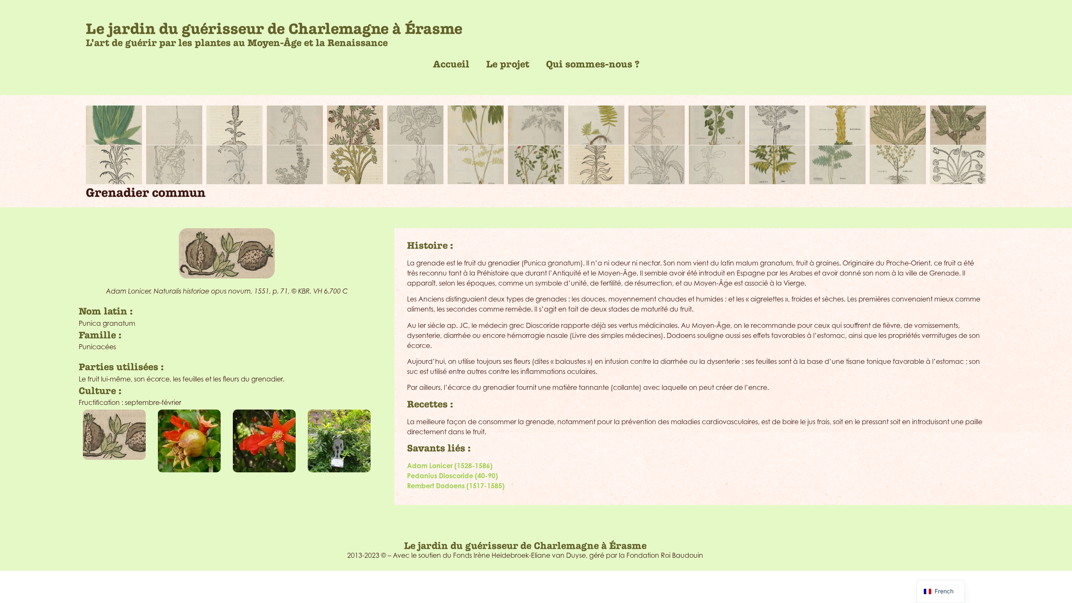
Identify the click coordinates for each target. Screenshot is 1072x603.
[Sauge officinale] (596, 165)
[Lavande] (114, 165)
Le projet (507, 64)
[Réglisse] (476, 165)
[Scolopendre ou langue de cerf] (657, 165)
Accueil (451, 64)
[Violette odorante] (958, 165)
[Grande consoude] (657, 125)
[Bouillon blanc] (234, 125)
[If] (777, 125)
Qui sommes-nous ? (592, 64)
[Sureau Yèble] (777, 165)
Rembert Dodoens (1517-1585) (456, 486)
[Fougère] (596, 125)
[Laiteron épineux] (898, 125)
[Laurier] (958, 125)
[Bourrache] (295, 125)
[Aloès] (114, 125)
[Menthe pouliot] (295, 165)
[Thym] (898, 165)
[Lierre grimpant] (174, 165)
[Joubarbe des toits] (837, 125)
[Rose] (536, 165)
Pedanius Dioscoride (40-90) (452, 476)
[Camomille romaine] (355, 125)
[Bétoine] (174, 125)
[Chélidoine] (415, 125)
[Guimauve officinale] (717, 125)
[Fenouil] (536, 125)
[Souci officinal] (717, 165)
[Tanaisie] (837, 165)
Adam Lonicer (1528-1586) (449, 465)
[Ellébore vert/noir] (476, 125)
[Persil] (355, 165)
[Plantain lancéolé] (415, 165)
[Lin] (234, 165)
